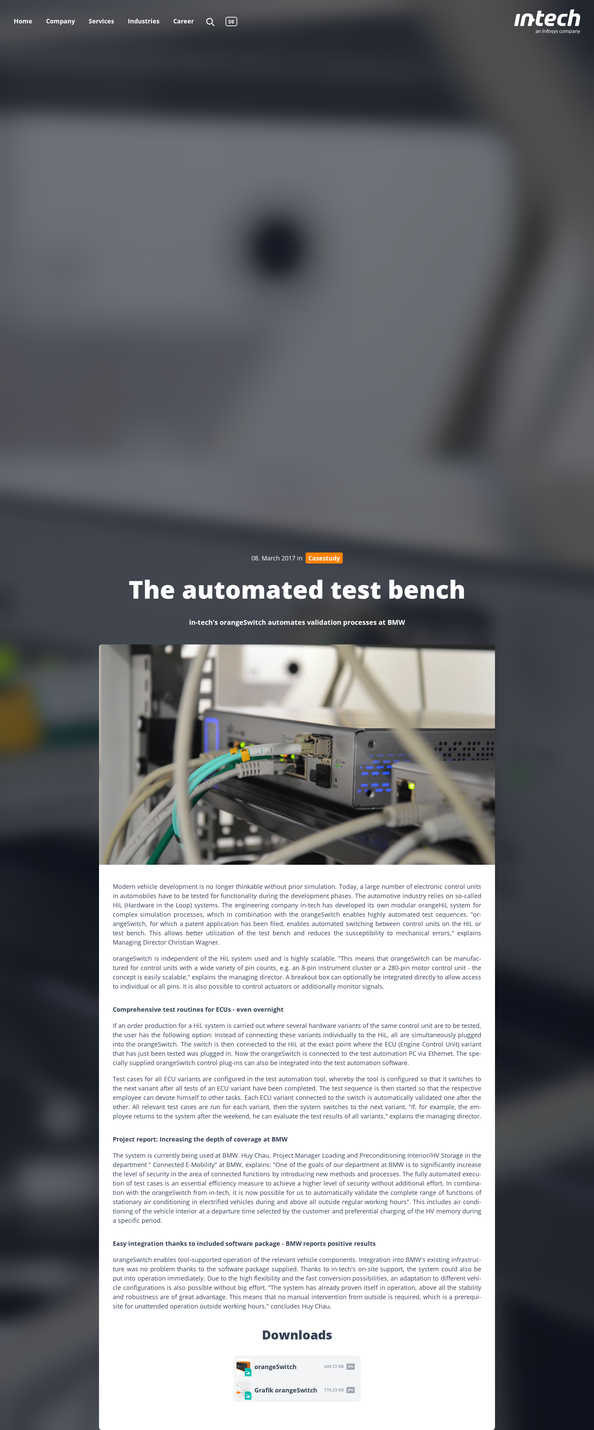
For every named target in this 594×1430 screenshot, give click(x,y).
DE (231, 21)
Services (101, 21)
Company (60, 21)
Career (183, 21)
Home (23, 21)
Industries (144, 21)
